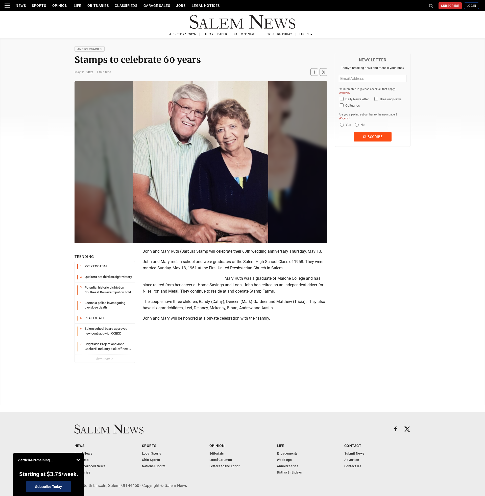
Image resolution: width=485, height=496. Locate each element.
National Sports (154, 466)
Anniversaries (89, 49)
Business (82, 460)
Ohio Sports (151, 460)
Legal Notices (206, 6)
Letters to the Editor (224, 466)
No (362, 125)
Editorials (216, 453)
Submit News (245, 34)
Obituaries (98, 6)
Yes (348, 125)
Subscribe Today (278, 34)
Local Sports (151, 453)
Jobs (180, 6)
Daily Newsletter (357, 99)
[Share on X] (323, 72)
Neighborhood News (90, 466)
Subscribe (450, 6)
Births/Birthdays (289, 472)
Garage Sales (156, 6)
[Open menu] (7, 5)
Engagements (287, 453)
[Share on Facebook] (314, 72)
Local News (83, 453)
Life (77, 6)
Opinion (60, 6)
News (21, 6)
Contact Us (352, 466)
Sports (39, 6)
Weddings (284, 460)
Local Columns (220, 460)
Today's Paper (215, 34)
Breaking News (391, 99)
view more (103, 358)
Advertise (351, 460)
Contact (352, 446)
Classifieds (126, 6)
